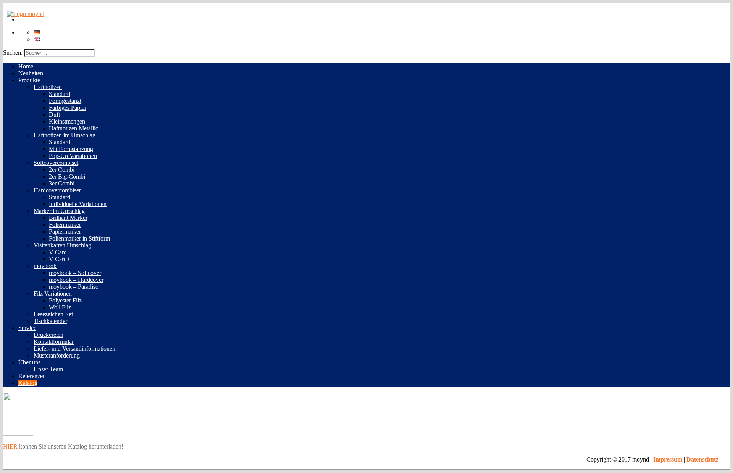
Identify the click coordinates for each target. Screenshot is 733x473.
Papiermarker (65, 231)
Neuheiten (30, 73)
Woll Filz (60, 307)
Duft (54, 114)
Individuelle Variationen (78, 204)
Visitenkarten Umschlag (62, 245)
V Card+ (59, 259)
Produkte (29, 80)
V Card (58, 252)
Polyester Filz (65, 300)
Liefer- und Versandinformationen (74, 348)
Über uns (29, 362)
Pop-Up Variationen (73, 156)
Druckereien (48, 335)
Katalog (27, 383)
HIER (10, 446)
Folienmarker (65, 224)
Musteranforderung (57, 355)
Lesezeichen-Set (53, 314)
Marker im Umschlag (59, 211)
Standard (59, 94)
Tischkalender (50, 321)
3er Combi (61, 183)
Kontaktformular (54, 341)
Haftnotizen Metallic (73, 128)
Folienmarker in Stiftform (79, 238)
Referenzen (32, 376)
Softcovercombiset (56, 162)
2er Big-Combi (67, 176)
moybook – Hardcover (76, 279)
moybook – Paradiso (73, 286)
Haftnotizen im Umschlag (64, 135)
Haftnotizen (48, 87)
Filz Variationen (53, 293)
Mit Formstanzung (71, 149)
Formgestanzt (65, 101)
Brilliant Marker (68, 218)
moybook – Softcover (75, 273)
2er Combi (61, 169)
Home (25, 66)
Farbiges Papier (67, 107)
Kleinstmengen (67, 121)
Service (27, 328)
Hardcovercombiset (57, 190)
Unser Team (48, 369)
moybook (45, 266)
